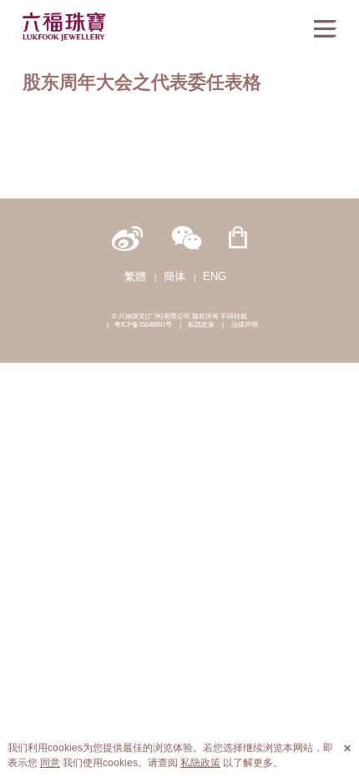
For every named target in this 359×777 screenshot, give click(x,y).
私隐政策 (201, 324)
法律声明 (244, 324)
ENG (214, 276)
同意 (50, 763)
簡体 (174, 276)
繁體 (135, 276)
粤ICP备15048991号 (143, 324)
